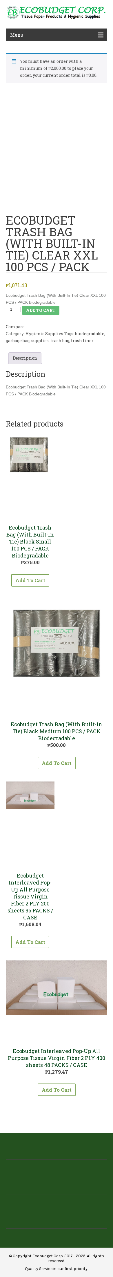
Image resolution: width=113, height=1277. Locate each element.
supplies (40, 340)
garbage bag (18, 340)
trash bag (59, 340)
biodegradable (89, 333)
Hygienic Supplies (44, 333)
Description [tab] (25, 358)
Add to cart (40, 310)
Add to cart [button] (30, 580)
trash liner (82, 340)
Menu (16, 35)
